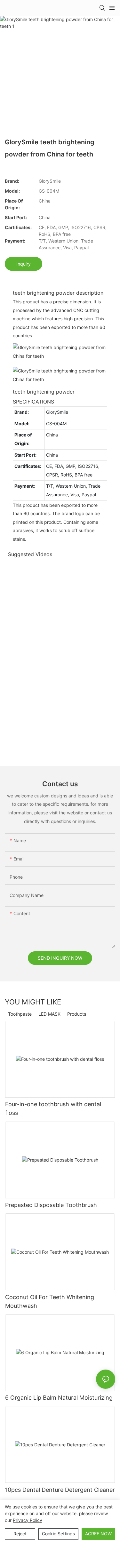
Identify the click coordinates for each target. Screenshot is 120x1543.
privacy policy (27, 1520)
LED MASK (49, 1014)
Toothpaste (20, 1014)
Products (76, 1014)
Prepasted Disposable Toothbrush (51, 1205)
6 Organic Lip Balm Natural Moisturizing (59, 1397)
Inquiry (23, 264)
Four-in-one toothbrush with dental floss (53, 1108)
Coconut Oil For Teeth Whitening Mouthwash (49, 1301)
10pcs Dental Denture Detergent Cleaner (60, 1489)
